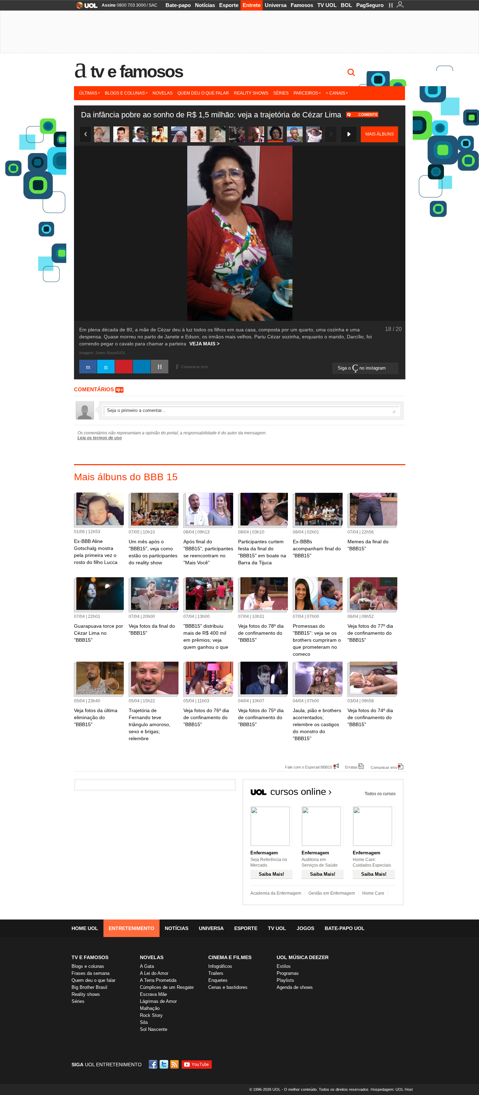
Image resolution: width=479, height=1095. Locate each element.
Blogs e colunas (125, 93)
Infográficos (220, 966)
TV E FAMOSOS (90, 957)
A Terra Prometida (158, 980)
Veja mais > (204, 343)
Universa (275, 5)
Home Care (373, 893)
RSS (175, 1064)
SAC (153, 5)
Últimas (88, 93)
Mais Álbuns (379, 134)
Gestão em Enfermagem (332, 893)
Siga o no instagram (362, 368)
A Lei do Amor (154, 973)
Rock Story (151, 1015)
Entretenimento (131, 928)
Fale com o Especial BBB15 (308, 767)
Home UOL (85, 928)
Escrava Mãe (153, 994)
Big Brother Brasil (89, 987)
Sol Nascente (153, 1029)
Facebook (154, 1064)
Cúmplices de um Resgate (167, 987)
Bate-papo (178, 5)
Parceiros (306, 93)
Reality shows (251, 93)
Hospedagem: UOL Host (392, 1089)
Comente (368, 114)
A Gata (147, 966)
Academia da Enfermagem (275, 893)
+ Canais (335, 93)
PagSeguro (370, 5)
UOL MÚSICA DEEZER (303, 957)
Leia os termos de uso (99, 437)
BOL (346, 5)
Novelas (163, 93)
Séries (281, 93)
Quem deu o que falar (203, 93)
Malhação (150, 1008)
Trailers (215, 973)
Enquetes (218, 980)
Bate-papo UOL (345, 928)
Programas (288, 973)
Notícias (205, 5)
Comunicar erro (384, 767)
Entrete (252, 5)
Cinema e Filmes (229, 957)
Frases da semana (90, 973)
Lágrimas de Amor (158, 1001)
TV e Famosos (136, 71)
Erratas (351, 767)
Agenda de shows (295, 987)
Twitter (164, 1064)
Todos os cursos (380, 793)
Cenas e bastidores (228, 987)
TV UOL (327, 5)
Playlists (285, 980)
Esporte (228, 5)
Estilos (284, 966)
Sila (144, 1022)
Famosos (302, 5)
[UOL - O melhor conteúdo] (85, 7)
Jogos (305, 928)
